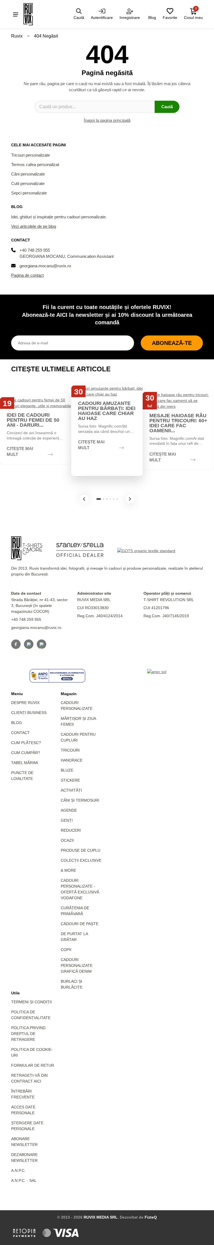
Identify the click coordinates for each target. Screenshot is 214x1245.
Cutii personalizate (28, 183)
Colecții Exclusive (81, 860)
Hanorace (71, 760)
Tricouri (70, 750)
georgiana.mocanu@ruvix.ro (45, 265)
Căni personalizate (28, 174)
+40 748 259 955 (35, 250)
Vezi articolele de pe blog (33, 226)
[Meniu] (15, 14)
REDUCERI (71, 830)
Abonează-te (172, 343)
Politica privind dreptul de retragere (28, 1034)
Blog (16, 722)
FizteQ (151, 1217)
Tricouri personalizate (30, 155)
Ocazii (67, 840)
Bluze (67, 770)
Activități (71, 790)
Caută (167, 106)
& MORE (68, 870)
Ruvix (17, 36)
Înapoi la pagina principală (107, 120)
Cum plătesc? (26, 742)
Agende (69, 810)
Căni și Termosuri (80, 800)
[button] (84, 499)
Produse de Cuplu (80, 850)
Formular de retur (32, 1065)
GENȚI (67, 820)
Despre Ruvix (25, 702)
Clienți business (29, 712)
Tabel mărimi (24, 762)
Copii (66, 949)
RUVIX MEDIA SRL (101, 1217)
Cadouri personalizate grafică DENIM (77, 965)
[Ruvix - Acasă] (26, 548)
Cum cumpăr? (25, 752)
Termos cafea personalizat (35, 164)
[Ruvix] (35, 14)
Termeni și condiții (31, 1002)
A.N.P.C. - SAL (24, 1180)
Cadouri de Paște (79, 924)
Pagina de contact (27, 275)
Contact (20, 732)
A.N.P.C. (18, 1170)
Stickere (70, 780)
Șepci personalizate (29, 193)
